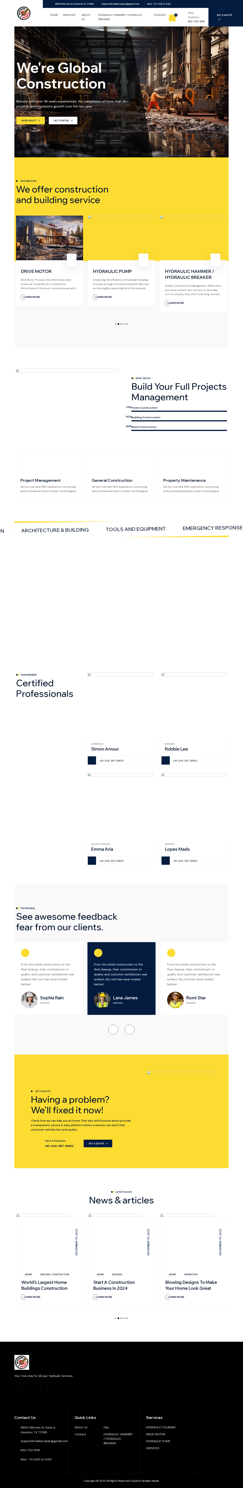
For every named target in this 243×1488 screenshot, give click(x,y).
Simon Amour (105, 749)
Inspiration (191, 1274)
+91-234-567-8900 (111, 760)
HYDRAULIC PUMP (112, 271)
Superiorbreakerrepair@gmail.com (120, 3)
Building (45, 1274)
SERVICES (152, 1448)
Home (54, 15)
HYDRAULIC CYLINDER (161, 1427)
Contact (160, 15)
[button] (118, 324)
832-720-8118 (196, 21)
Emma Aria (102, 849)
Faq (106, 1427)
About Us (81, 1427)
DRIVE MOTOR (36, 271)
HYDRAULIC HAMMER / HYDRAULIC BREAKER (118, 1438)
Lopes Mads (177, 849)
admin (28, 1274)
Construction (60, 1274)
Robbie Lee (176, 749)
